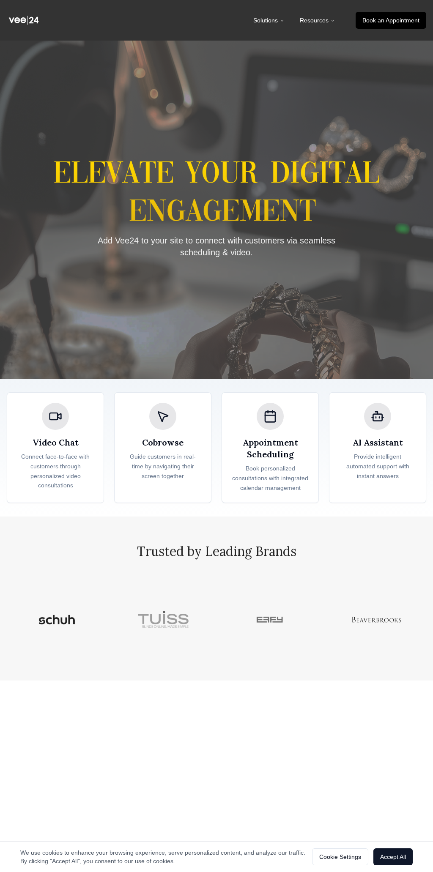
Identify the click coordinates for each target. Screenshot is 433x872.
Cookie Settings (340, 856)
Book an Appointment (390, 20)
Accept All (393, 856)
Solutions (265, 20)
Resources (314, 20)
